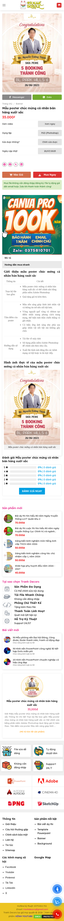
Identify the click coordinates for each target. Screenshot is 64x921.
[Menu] (4, 5)
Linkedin (10, 887)
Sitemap (10, 850)
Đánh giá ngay (32, 491)
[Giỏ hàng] (59, 5)
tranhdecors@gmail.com (35, 909)
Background (44, 843)
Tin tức (9, 845)
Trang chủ (7, 103)
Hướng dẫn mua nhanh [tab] (17, 264)
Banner (19, 103)
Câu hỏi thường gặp (16, 829)
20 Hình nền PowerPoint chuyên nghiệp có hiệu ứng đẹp (36, 661)
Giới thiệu (10, 824)
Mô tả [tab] (8, 258)
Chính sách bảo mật (16, 834)
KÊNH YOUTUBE (24, 916)
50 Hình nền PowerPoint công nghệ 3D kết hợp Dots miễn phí (35, 650)
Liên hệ (9, 839)
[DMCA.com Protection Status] (44, 916)
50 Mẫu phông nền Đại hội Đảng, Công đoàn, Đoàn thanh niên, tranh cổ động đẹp (36, 639)
